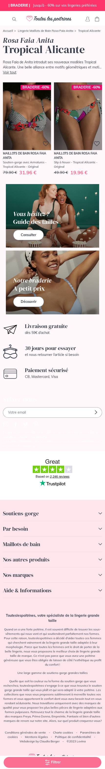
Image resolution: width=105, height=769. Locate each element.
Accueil (8, 31)
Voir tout (9, 72)
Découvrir (28, 301)
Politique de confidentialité (73, 737)
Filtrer (55, 762)
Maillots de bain (21, 544)
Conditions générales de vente (25, 732)
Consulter (28, 235)
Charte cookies (63, 732)
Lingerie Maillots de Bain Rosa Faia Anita (45, 31)
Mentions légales (36, 737)
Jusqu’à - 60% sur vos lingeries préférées (53, 5)
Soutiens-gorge (21, 513)
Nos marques (18, 575)
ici (33, 446)
